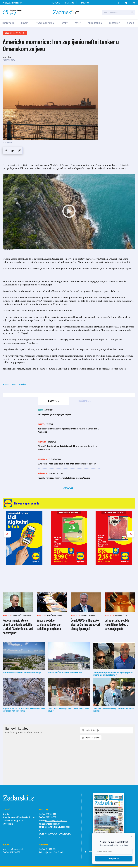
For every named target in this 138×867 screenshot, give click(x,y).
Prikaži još (68, 487)
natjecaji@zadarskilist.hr (49, 823)
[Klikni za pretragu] (132, 12)
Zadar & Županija (45, 23)
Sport (65, 23)
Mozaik (130, 23)
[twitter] (126, 2)
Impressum (84, 2)
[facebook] (118, 2)
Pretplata (55, 2)
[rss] (134, 2)
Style (78, 23)
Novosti (25, 23)
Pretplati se (113, 858)
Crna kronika (95, 23)
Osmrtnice (114, 23)
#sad (14, 384)
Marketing (69, 2)
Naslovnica (8, 23)
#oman (6, 384)
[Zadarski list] (66, 12)
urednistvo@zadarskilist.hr (14, 848)
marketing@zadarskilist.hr (56, 820)
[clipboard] (19, 150)
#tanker (22, 384)
